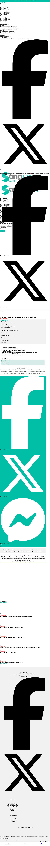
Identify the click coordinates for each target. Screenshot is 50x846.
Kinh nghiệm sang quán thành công (8, 26)
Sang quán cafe (4, 6)
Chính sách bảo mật (12, 806)
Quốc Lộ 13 (33, 173)
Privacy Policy (13, 818)
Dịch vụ (2, 30)
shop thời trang (38, 558)
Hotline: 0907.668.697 (5, 36)
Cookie (13, 821)
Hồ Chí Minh (15, 173)
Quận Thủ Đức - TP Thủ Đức (24, 173)
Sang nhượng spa (4, 7)
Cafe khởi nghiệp (4, 24)
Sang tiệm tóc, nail (4, 9)
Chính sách (42, 841)
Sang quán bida (3, 14)
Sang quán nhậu (4, 11)
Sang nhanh (3, 4)
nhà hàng (25, 558)
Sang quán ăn (3, 8)
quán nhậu (30, 558)
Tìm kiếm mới (3, 602)
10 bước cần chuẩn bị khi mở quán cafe (9, 28)
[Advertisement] (9, 572)
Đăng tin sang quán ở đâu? (6, 34)
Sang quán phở (3, 21)
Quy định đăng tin (12, 803)
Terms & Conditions (13, 820)
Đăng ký (12, 810)
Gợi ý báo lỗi (12, 809)
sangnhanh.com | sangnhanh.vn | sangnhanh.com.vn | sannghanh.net (16, 38)
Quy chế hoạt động (12, 804)
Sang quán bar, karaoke (5, 15)
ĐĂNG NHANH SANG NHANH (7, 31)
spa (34, 558)
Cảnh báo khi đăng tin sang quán (7, 32)
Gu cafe (2, 25)
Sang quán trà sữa (4, 13)
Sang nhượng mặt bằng (17, 551)
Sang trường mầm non (5, 17)
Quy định (48, 841)
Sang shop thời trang (5, 12)
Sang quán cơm (4, 23)
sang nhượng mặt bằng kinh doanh (21, 556)
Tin (4, 173)
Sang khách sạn (4, 20)
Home (1, 173)
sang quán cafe (9, 556)
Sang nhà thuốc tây (4, 18)
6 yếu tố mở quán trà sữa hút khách (8, 29)
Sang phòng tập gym (5, 19)
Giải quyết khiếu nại (12, 808)
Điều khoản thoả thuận (12, 805)
